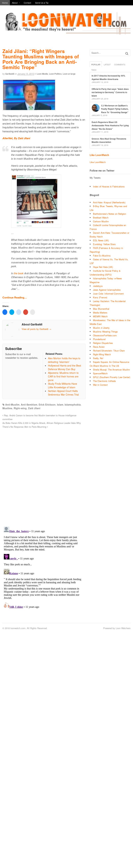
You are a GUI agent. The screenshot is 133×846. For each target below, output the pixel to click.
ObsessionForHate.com (105, 335)
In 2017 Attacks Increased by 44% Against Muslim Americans (108, 77)
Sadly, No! (98, 358)
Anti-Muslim (12, 404)
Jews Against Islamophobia (107, 289)
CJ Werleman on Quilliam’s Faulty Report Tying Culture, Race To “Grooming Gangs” (114, 109)
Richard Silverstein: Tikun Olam (109, 350)
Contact (27, 2)
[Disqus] (44, 475)
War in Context (100, 384)
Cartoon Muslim (101, 221)
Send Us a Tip (41, 2)
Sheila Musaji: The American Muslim (111, 369)
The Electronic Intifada (104, 381)
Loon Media (42, 73)
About (14, 2)
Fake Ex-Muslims (102, 255)
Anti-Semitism (29, 404)
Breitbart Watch (100, 217)
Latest (107, 64)
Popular (95, 64)
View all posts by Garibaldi (36, 329)
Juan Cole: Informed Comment (108, 293)
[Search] (126, 53)
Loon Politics (55, 73)
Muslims (7, 408)
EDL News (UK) (101, 240)
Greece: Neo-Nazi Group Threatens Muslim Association (109, 140)
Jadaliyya (98, 286)
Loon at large (69, 73)
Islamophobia (73, 404)
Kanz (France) (100, 297)
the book (19, 273)
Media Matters (100, 312)
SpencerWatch (100, 373)
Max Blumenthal (101, 308)
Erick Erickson (47, 404)
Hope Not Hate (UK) (103, 267)
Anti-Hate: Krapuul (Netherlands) (109, 202)
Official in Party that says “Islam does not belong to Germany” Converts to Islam (110, 92)
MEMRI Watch (100, 316)
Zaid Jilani (34, 408)
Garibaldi (9, 73)
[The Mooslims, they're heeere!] (66, 32)
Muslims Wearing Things (105, 331)
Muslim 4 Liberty (101, 327)
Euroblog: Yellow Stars (104, 244)
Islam (60, 404)
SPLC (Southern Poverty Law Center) (111, 377)
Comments (119, 64)
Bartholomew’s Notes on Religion (109, 213)
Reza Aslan (99, 346)
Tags (93, 69)
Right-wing (20, 408)
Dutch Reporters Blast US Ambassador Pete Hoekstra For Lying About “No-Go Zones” (110, 125)
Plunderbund (99, 339)
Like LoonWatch (99, 155)
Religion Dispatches (103, 343)
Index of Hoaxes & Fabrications (109, 186)
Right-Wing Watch (102, 354)
